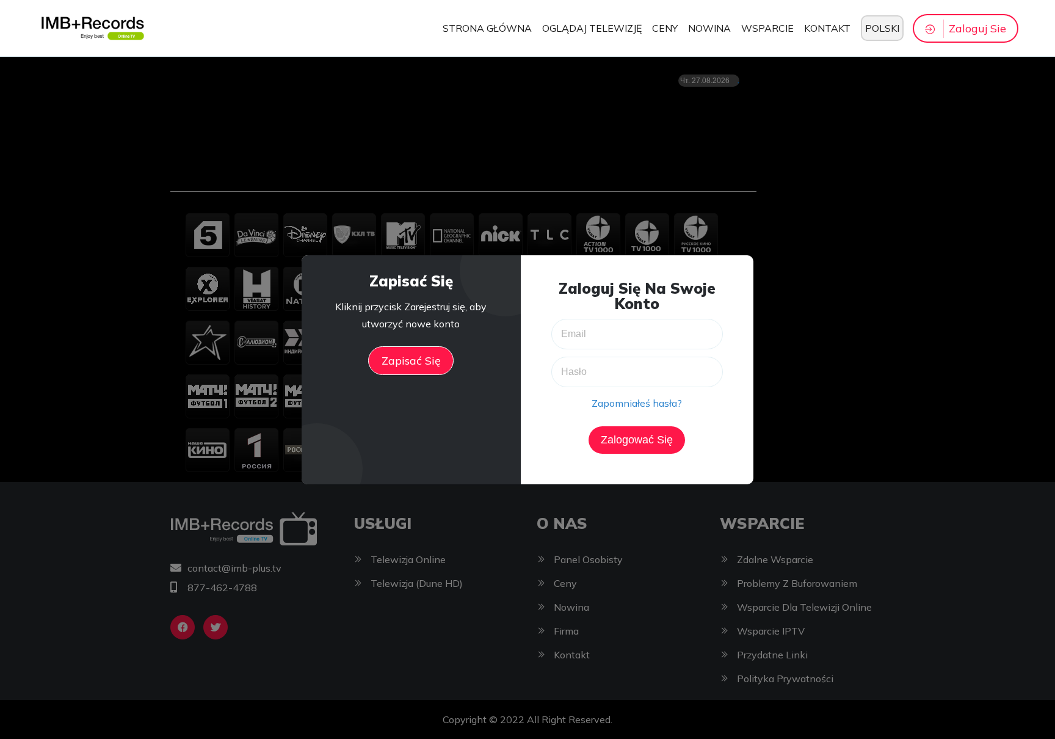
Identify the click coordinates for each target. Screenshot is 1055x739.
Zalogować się (637, 440)
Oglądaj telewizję (592, 28)
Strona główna (487, 28)
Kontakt (827, 28)
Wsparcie (767, 28)
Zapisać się (411, 361)
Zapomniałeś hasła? (637, 403)
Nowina (709, 28)
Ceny (665, 28)
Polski (882, 28)
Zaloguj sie (977, 28)
